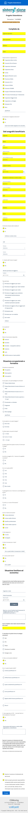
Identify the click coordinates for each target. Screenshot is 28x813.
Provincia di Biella (9, 79)
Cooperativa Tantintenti (10, 66)
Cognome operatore (7, 33)
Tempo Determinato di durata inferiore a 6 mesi (15, 387)
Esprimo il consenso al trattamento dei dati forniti (14, 775)
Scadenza (4, 273)
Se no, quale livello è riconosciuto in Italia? (15, 551)
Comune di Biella (9, 85)
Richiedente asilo (9, 311)
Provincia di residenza (7, 181)
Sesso (4, 145)
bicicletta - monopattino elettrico (12, 346)
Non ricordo (7, 486)
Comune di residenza (6, 187)
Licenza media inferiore (10, 518)
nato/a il (4, 169)
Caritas (6, 73)
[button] (23, 171)
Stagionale (7, 405)
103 (6, 477)
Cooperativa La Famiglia (10, 101)
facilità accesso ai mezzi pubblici (12, 355)
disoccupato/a (8, 373)
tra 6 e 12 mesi (8, 437)
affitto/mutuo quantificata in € (12, 677)
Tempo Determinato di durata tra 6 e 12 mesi (14, 393)
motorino (7, 349)
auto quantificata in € (10, 691)
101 (6, 470)
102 (6, 473)
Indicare (7, 321)
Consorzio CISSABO (9, 88)
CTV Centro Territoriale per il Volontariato (14, 95)
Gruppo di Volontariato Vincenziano (13, 91)
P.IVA (6, 408)
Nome (4, 141)
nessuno (7, 339)
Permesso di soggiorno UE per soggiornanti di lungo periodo (15, 307)
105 (6, 483)
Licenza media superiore (10, 524)
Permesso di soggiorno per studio (13, 290)
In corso (7, 534)
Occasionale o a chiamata (11, 402)
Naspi (6, 645)
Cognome (5, 135)
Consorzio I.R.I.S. (9, 82)
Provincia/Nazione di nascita (8, 157)
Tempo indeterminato (10, 383)
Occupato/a (7, 370)
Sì (5, 122)
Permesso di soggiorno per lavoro (12, 283)
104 (6, 480)
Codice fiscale (5, 199)
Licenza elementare (9, 515)
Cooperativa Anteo (9, 69)
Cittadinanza (5, 217)
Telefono (5, 45)
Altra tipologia (8, 412)
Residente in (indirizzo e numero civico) (12, 177)
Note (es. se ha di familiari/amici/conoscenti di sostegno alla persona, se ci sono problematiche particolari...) (14, 612)
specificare (7, 110)
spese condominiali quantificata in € (13, 684)
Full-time (7, 427)
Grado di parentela (7, 595)
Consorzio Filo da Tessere (11, 63)
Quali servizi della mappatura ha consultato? (15, 125)
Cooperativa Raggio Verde (11, 98)
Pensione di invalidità (10, 649)
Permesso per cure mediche (11, 314)
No (5, 119)
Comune (4, 252)
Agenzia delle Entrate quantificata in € (14, 698)
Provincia (4, 246)
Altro (6, 107)
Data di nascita (5, 597)
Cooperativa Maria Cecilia (11, 60)
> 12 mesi (7, 440)
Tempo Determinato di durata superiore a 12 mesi (14, 398)
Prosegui (6, 793)
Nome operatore (7, 39)
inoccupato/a (8, 376)
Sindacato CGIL (8, 104)
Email (4, 51)
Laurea (6, 527)
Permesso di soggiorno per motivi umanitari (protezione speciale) (13, 302)
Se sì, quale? (8, 564)
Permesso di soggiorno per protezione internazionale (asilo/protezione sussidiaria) (14, 295)
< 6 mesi (7, 434)
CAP (4, 196)
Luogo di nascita (7, 165)
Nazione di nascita (6, 151)
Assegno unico (8, 653)
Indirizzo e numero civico (10, 236)
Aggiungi (15, 604)
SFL (6, 642)
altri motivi (7, 317)
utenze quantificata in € (10, 670)
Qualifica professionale (10, 521)
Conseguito (7, 538)
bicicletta (7, 342)
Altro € (6, 705)
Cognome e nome (7, 591)
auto (6, 352)
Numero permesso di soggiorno (10, 270)
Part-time (7, 423)
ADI (6, 638)
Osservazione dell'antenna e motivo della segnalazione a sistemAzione (12, 727)
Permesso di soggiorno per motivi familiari (15, 287)
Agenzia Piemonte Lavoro (11, 76)
